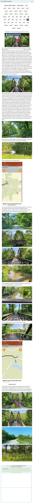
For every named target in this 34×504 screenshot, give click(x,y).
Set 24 (26, 25)
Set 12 (25, 11)
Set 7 (27, 8)
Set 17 (26, 14)
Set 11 (20, 11)
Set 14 (11, 14)
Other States (20, 5)
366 (28, 16)
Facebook (4, 469)
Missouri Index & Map (9, 5)
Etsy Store (13, 472)
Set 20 (6, 25)
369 (13, 19)
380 (28, 22)
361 (9, 16)
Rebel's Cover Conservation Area (16, 49)
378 (20, 22)
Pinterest (19, 472)
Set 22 (16, 25)
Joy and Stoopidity (24, 468)
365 (24, 16)
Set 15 (16, 14)
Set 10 (15, 11)
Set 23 (21, 25)
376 (12, 22)
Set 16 (21, 14)
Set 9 (11, 11)
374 (5, 22)
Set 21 (11, 25)
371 (20, 19)
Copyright (9, 465)
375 (8, 22)
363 (17, 16)
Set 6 (23, 8)
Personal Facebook (12, 469)
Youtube (16, 468)
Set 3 (9, 8)
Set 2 (5, 8)
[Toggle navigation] (32, 1)
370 (16, 19)
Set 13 (6, 14)
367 (5, 19)
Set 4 (14, 8)
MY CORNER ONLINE (6, 1)
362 (13, 16)
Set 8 (6, 11)
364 (21, 16)
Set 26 (18, 28)
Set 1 (27, 5)
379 (24, 22)
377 (16, 22)
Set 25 (13, 28)
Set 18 (4, 16)
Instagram (20, 469)
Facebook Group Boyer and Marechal (20, 471)
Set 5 (18, 8)
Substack (11, 468)
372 (24, 19)
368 (9, 19)
